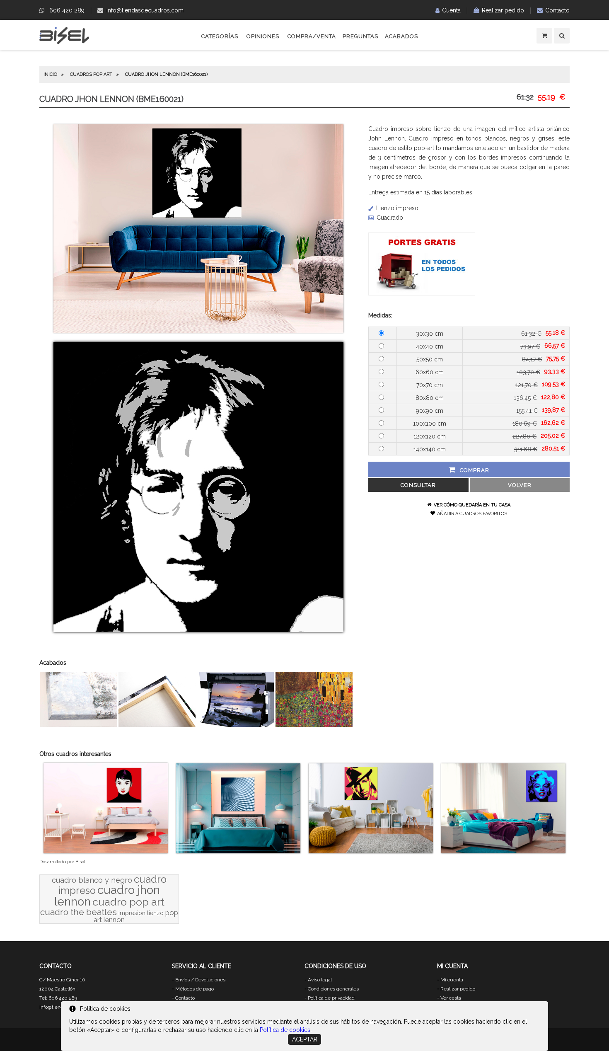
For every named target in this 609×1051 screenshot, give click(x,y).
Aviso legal (320, 980)
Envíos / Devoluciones (200, 980)
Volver (520, 485)
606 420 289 (67, 10)
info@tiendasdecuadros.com (145, 10)
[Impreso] (314, 725)
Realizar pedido (503, 10)
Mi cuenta (451, 980)
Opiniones (263, 36)
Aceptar (304, 1039)
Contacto (557, 10)
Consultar (418, 485)
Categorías (219, 36)
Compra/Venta (312, 36)
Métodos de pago (194, 989)
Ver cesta (450, 998)
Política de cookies (285, 1030)
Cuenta (451, 10)
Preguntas (360, 36)
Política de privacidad (331, 998)
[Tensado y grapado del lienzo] (157, 725)
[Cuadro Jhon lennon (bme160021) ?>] (198, 330)
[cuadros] (64, 42)
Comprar (474, 470)
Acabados (401, 36)
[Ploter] (235, 725)
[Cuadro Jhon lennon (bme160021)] (198, 630)
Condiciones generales (333, 989)
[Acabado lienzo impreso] (78, 725)
